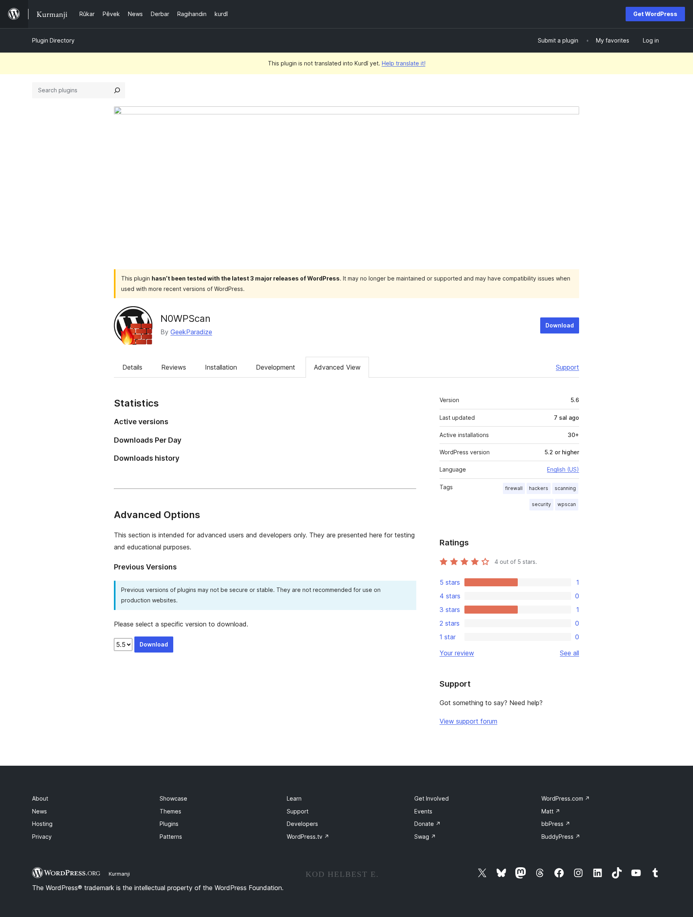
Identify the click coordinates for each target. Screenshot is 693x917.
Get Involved (431, 798)
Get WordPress (655, 13)
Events (423, 811)
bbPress (555, 823)
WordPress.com (565, 798)
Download (559, 325)
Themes (170, 811)
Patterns (171, 836)
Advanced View (337, 367)
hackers (538, 488)
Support (567, 367)
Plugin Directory (53, 40)
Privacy (42, 836)
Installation (221, 367)
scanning (565, 488)
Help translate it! (404, 63)
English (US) (563, 469)
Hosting (42, 823)
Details (132, 367)
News (39, 811)
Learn (294, 798)
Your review (457, 653)
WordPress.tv (308, 836)
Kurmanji (119, 873)
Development (275, 367)
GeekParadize (191, 332)
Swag (425, 836)
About (40, 798)
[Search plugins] (117, 90)
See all (569, 653)
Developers (302, 823)
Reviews (173, 367)
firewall (514, 488)
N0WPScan (185, 318)
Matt (550, 811)
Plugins (169, 823)
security (541, 504)
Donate (427, 823)
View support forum (468, 721)
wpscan (566, 504)
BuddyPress (560, 836)
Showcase (173, 798)
